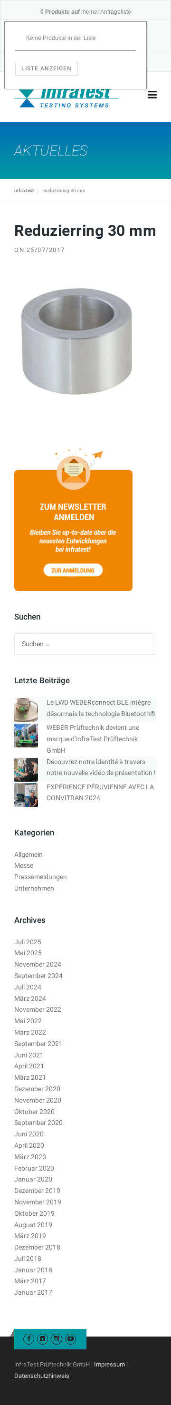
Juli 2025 (27, 942)
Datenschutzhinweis (41, 1375)
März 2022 (30, 1032)
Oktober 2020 (34, 1111)
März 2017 (30, 1281)
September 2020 (38, 1122)
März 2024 (30, 998)
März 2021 (30, 1077)
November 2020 (37, 1100)
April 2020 (29, 1145)
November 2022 (37, 1009)
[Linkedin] (42, 1338)
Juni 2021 (29, 1055)
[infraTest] (66, 95)
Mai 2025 (28, 953)
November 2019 (37, 1202)
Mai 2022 (28, 1021)
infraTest (24, 190)
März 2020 (30, 1157)
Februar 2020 (34, 1168)
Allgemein (28, 854)
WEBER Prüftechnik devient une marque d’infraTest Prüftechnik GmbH (93, 739)
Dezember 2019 (37, 1190)
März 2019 (30, 1236)
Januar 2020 (33, 1179)
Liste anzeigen (46, 68)
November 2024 (37, 964)
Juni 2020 (29, 1134)
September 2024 (38, 975)
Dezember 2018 (37, 1247)
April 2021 (29, 1066)
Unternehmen (34, 888)
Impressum (109, 1364)
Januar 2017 (33, 1292)
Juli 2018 (27, 1258)
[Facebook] (28, 1338)
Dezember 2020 (37, 1089)
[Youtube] (70, 1338)
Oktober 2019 (34, 1213)
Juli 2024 (27, 987)
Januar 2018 (33, 1270)
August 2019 (33, 1225)
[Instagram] (56, 1338)
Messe (23, 865)
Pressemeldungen (40, 877)
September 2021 (38, 1043)
